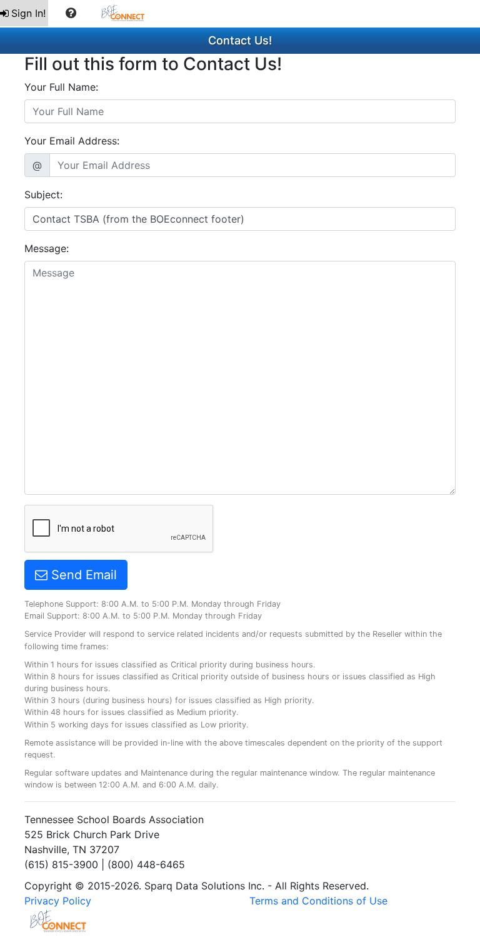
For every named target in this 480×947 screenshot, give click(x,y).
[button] (71, 13)
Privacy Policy (57, 900)
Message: (46, 248)
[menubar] (78, 13)
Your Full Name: (61, 87)
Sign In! (28, 13)
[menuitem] (24, 13)
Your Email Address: (71, 140)
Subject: (43, 194)
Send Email (82, 574)
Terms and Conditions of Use (318, 900)
